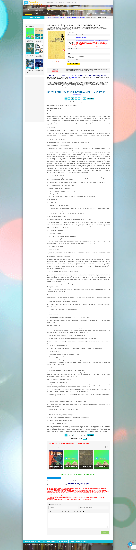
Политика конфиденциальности (47, 541)
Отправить (104, 532)
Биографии (61, 2)
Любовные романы (38, 10)
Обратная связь (63, 541)
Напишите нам (69, 71)
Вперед (90, 98)
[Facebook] (54, 61)
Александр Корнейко (81, 37)
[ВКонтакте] (52, 61)
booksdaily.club (33, 2)
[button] (50, 511)
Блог (56, 2)
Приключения (50, 10)
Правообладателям (30, 541)
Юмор (74, 13)
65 (84, 98)
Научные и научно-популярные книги (85, 40)
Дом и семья (89, 10)
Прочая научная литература (101, 40)
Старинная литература (92, 12)
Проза (48, 13)
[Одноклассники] (56, 61)
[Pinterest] (58, 61)
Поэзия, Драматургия (105, 10)
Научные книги (63, 12)
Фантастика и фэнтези (39, 12)
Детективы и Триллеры (52, 12)
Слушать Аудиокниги (71, 2)
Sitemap (72, 541)
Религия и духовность (78, 12)
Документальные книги (65, 13)
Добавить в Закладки (34, 17)
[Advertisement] (34, 99)
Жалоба (55, 71)
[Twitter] (60, 61)
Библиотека (50, 2)
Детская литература (78, 10)
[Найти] (110, 8)
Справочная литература (92, 13)
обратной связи (72, 546)
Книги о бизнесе (64, 10)
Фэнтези (36, 13)
